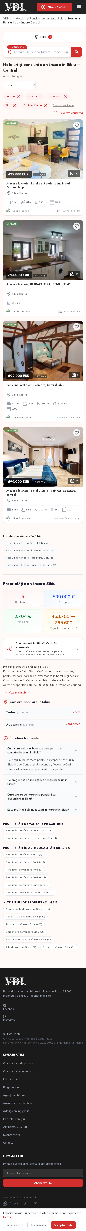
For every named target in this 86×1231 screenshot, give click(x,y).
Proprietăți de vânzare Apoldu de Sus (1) (30, 892)
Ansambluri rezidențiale (18, 1103)
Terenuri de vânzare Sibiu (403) (24, 924)
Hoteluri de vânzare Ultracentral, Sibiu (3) (30, 550)
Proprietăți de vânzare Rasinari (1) (26, 877)
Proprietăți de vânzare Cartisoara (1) (27, 884)
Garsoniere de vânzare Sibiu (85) (25, 931)
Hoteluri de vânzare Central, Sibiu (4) (27, 543)
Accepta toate (63, 1225)
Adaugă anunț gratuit (16, 1111)
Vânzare (13, 96)
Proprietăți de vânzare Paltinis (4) (25, 862)
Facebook (9, 1008)
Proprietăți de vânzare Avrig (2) (24, 869)
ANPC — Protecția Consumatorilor (20, 1197)
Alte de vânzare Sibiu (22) (21, 947)
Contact (8, 1142)
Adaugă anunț (54, 7)
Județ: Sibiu (58, 96)
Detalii (7, 1217)
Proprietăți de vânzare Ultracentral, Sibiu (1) (31, 837)
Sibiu (11, 105)
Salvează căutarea (68, 112)
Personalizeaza (14, 1224)
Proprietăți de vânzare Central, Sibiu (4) (29, 830)
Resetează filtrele (63, 105)
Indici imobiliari (12, 1079)
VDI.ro (7, 18)
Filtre (42, 36)
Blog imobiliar (11, 1087)
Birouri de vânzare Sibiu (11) (59, 947)
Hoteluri (35, 96)
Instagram (9, 1019)
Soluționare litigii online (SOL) (21, 1203)
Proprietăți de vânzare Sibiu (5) (24, 854)
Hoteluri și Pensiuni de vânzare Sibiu (39, 18)
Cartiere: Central (35, 105)
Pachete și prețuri (14, 1119)
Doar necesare (38, 1224)
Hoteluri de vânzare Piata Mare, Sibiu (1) (29, 557)
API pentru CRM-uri (15, 1126)
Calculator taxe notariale (18, 1071)
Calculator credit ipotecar (18, 1063)
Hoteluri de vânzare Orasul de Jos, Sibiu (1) (31, 564)
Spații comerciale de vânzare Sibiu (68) (29, 939)
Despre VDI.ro (12, 1134)
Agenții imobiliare (14, 1095)
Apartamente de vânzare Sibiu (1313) (28, 908)
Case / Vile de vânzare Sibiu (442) (25, 916)
